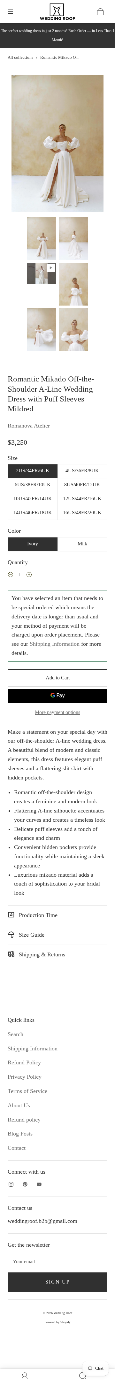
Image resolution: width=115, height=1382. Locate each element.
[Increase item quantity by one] (29, 575)
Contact (17, 1148)
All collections (20, 57)
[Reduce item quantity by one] (11, 575)
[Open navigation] (15, 12)
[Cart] (100, 12)
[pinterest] (25, 1184)
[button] (21, 145)
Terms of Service (27, 1091)
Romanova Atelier (29, 425)
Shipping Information (55, 644)
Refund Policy (24, 1062)
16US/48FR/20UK (82, 512)
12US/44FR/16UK (82, 498)
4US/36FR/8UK (82, 470)
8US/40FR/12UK (82, 484)
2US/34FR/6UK (33, 470)
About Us (19, 1105)
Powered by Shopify (57, 1322)
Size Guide (30, 935)
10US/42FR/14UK (32, 498)
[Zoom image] (57, 145)
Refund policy (24, 1119)
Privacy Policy (25, 1077)
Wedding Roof (63, 1313)
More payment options (57, 712)
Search (15, 1034)
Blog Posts (20, 1133)
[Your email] (57, 1262)
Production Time (37, 915)
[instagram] (11, 1184)
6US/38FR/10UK (33, 484)
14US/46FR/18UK (32, 512)
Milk (82, 543)
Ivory (32, 543)
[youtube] (39, 1184)
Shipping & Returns (41, 954)
